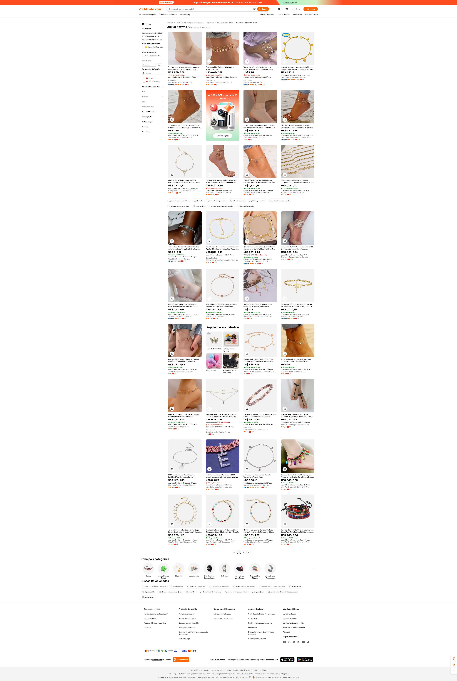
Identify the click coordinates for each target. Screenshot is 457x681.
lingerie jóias (200, 206)
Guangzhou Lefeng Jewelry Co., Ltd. (181, 190)
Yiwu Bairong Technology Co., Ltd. (180, 371)
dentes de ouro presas (197, 587)
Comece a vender (289, 618)
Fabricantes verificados (222, 614)
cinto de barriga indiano (218, 201)
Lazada (228, 670)
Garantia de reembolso (187, 618)
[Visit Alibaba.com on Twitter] (294, 641)
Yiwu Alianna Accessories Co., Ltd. (256, 261)
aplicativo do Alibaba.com (267, 660)
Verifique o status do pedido (293, 623)
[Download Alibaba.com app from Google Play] (305, 659)
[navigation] (152, 287)
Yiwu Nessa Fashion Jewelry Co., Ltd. (219, 82)
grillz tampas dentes (258, 201)
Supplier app (220, 660)
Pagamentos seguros (186, 614)
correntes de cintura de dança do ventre (284, 592)
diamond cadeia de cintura (180, 201)
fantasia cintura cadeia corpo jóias (273, 587)
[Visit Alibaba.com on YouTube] (303, 641)
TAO (247, 670)
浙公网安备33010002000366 (267, 677)
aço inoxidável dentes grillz (281, 201)
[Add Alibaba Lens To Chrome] (181, 659)
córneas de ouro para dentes (237, 592)
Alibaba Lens (157, 660)
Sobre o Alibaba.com (152, 609)
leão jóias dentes (238, 201)
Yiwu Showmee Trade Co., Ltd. (254, 82)
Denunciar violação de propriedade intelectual (261, 633)
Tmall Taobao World (217, 670)
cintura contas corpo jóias (180, 206)
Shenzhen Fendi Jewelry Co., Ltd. (293, 371)
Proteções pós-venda (187, 627)
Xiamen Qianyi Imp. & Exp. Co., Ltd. (180, 82)
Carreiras (147, 627)
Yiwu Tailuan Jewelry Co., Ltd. (254, 137)
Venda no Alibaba (289, 614)
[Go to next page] (248, 552)
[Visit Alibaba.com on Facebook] (284, 641)
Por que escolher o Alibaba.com (155, 614)
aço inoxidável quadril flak (220, 587)
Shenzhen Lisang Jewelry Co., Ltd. (180, 137)
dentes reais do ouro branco (245, 587)
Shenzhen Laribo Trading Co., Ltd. (218, 432)
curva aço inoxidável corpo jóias (155, 587)
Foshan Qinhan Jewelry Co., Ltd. (293, 192)
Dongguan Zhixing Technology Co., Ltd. (257, 316)
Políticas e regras (185, 639)
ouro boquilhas (178, 587)
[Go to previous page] (234, 552)
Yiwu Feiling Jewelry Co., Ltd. (178, 426)
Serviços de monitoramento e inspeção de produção (193, 633)
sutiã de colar (149, 597)
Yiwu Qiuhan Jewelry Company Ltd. (219, 192)
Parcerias (286, 632)
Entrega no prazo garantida (189, 623)
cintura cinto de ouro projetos (171, 592)
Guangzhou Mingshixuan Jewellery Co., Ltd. (222, 260)
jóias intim (199, 201)
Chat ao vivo (252, 618)
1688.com (204, 670)
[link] (454, 658)
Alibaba (170, 22)
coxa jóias (192, 592)
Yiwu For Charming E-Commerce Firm (257, 192)
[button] (254, 9)
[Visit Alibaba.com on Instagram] (298, 641)
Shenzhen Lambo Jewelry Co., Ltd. (256, 430)
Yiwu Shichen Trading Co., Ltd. (292, 316)
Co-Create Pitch (150, 618)
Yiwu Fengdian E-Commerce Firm (180, 316)
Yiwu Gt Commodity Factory (216, 316)
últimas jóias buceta (247, 206)
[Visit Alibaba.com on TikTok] (308, 641)
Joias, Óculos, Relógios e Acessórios (189, 22)
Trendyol (254, 670)
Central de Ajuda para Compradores (261, 614)
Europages (263, 670)
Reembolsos (253, 627)
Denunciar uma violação (257, 639)
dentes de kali (296, 587)
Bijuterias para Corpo (225, 22)
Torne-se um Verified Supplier (294, 627)
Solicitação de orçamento (223, 618)
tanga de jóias (258, 592)
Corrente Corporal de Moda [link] (246, 22)
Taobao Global (238, 670)
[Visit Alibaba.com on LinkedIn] (289, 641)
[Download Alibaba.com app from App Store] (287, 659)
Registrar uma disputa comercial (260, 623)
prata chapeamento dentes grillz (222, 206)
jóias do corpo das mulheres (211, 592)
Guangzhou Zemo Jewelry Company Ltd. (296, 137)
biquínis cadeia (150, 592)
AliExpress (194, 670)
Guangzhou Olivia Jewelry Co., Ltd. (293, 77)
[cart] (287, 9)
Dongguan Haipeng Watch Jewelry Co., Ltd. (259, 371)
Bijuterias (210, 22)
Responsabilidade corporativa (155, 623)
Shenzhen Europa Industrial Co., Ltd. (294, 257)
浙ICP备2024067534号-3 (289, 677)
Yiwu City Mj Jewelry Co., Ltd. (179, 259)
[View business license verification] (250, 677)
